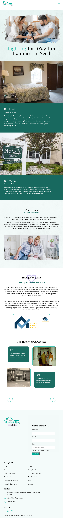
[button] (58, 3)
